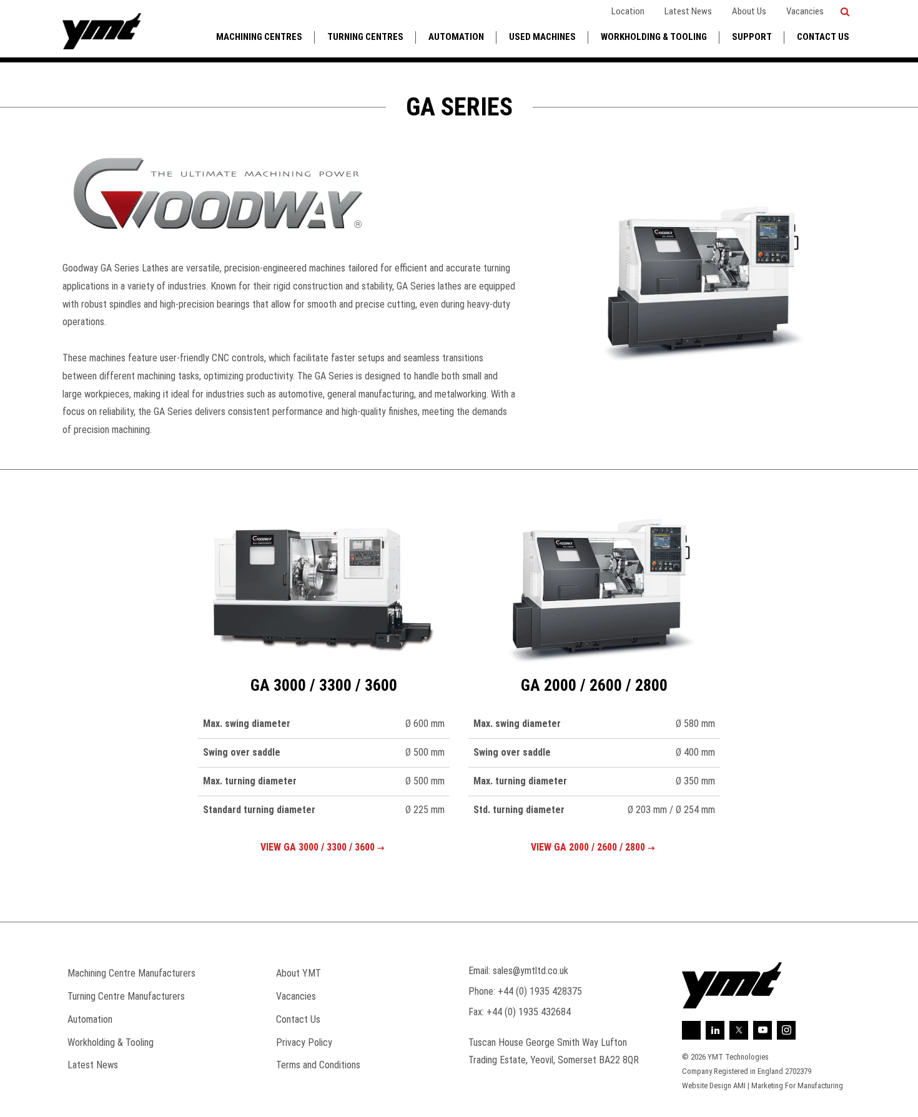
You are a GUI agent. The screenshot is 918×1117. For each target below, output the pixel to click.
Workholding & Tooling (654, 36)
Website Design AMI (714, 1085)
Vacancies (805, 11)
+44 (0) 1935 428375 (540, 991)
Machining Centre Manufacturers (131, 973)
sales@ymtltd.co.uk (530, 971)
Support (752, 36)
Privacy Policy (304, 1042)
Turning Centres (365, 36)
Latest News (688, 11)
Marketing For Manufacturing (797, 1085)
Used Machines (542, 36)
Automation (456, 36)
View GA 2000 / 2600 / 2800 (588, 847)
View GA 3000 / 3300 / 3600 (317, 847)
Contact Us (823, 36)
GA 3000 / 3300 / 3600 (323, 685)
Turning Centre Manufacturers (126, 996)
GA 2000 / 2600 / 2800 (594, 685)
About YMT (298, 973)
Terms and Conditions (318, 1065)
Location (627, 11)
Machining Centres (259, 36)
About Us (749, 11)
